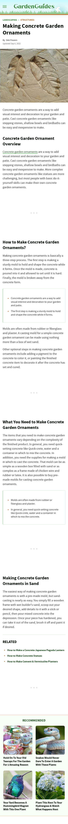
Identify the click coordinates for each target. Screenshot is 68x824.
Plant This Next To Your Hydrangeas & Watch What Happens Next (49, 806)
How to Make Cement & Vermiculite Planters (32, 661)
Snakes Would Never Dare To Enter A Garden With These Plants (49, 761)
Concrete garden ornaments (20, 152)
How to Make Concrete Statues (24, 655)
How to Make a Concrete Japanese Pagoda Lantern (35, 650)
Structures (27, 20)
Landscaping (10, 20)
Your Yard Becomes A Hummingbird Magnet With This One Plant (16, 806)
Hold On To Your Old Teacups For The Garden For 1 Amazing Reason (16, 761)
